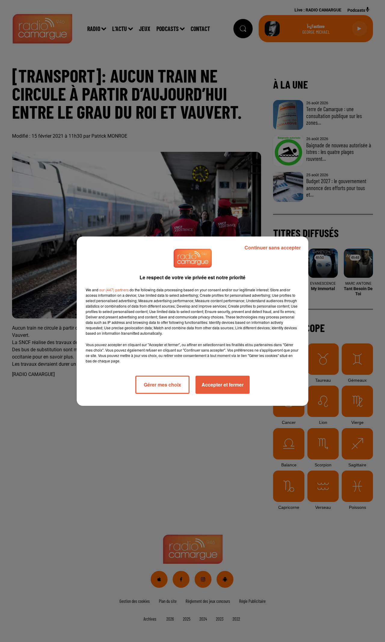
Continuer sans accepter (273, 247)
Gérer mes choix (162, 384)
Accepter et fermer (223, 384)
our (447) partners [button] (114, 289)
